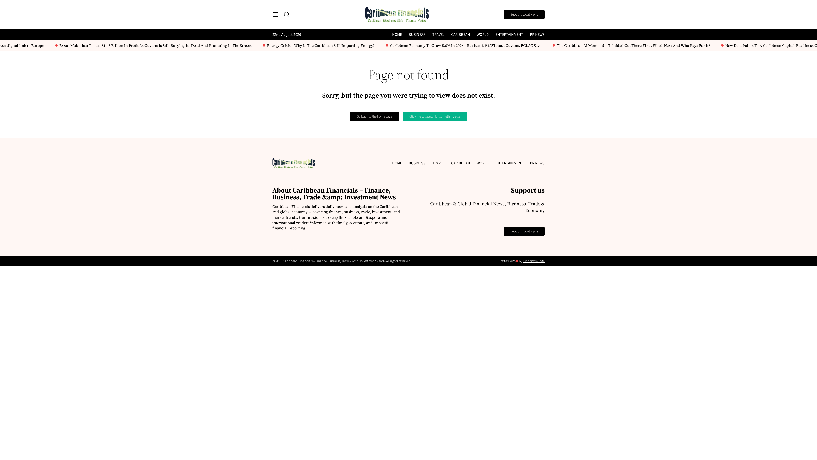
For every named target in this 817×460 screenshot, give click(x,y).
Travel (438, 34)
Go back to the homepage (374, 116)
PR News (537, 34)
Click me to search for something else (434, 116)
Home (397, 34)
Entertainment (509, 34)
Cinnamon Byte (534, 261)
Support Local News (524, 14)
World (483, 34)
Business (417, 34)
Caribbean (460, 34)
